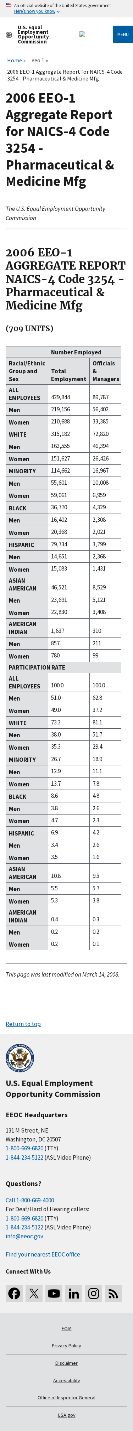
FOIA (67, 1328)
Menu (123, 34)
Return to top (23, 1024)
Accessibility (66, 1380)
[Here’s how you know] (66, 8)
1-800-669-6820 (24, 1148)
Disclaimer (66, 1363)
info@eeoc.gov (24, 1236)
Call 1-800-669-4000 (30, 1200)
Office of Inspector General (66, 1397)
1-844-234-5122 (24, 1157)
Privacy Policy (66, 1345)
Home (14, 60)
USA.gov (67, 1415)
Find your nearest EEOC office (43, 1254)
